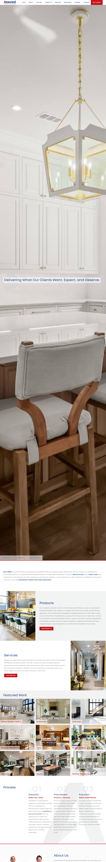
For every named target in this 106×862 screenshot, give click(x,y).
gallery (39, 2)
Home (24, 2)
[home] (9, 2)
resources (67, 2)
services (58, 2)
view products (46, 628)
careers (77, 2)
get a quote (97, 2)
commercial (19, 557)
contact (86, 2)
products (48, 2)
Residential (6, 557)
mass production (34, 557)
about (31, 2)
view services (10, 675)
